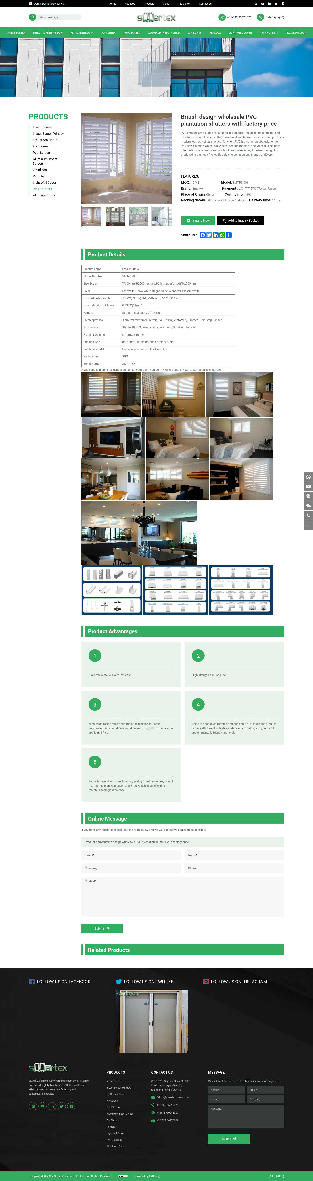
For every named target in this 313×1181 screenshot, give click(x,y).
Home (112, 3)
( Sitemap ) (276, 1176)
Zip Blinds (194, 32)
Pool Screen (132, 32)
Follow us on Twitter (149, 981)
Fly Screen (108, 32)
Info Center (184, 3)
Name (192, 855)
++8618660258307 (167, 1112)
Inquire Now (201, 220)
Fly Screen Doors (82, 32)
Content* (90, 881)
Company (91, 868)
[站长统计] (123, 1176)
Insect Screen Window (48, 32)
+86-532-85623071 (239, 17)
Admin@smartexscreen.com (50, 3)
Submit (99, 928)
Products (149, 3)
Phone (192, 868)
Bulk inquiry (275, 17)
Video (166, 3)
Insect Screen (16, 32)
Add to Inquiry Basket (243, 220)
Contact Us (205, 3)
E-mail (89, 855)
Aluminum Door (296, 32)
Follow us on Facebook (64, 981)
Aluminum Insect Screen (164, 32)
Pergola (215, 32)
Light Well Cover (240, 32)
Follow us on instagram (239, 981)
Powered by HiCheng (147, 1176)
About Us (130, 3)
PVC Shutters (269, 32)
